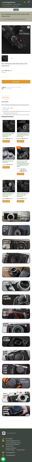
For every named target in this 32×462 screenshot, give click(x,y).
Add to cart (16, 81)
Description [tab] (5, 97)
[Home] (2, 19)
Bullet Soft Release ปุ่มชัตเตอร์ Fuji (7, 161)
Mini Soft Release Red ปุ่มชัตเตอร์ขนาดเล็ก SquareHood (15, 19)
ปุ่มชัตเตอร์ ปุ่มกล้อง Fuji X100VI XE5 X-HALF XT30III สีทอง (7, 195)
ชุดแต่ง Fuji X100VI (8, 88)
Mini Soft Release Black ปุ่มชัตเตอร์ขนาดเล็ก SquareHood (8, 135)
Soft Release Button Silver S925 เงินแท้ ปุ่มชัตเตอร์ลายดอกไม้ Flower (23, 135)
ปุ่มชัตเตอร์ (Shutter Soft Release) (13, 87)
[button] (24, 2)
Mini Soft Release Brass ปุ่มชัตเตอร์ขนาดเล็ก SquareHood (22, 195)
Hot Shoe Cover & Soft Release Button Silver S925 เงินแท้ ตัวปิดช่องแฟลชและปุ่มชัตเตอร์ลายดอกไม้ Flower (23, 163)
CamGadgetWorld (8, 2)
